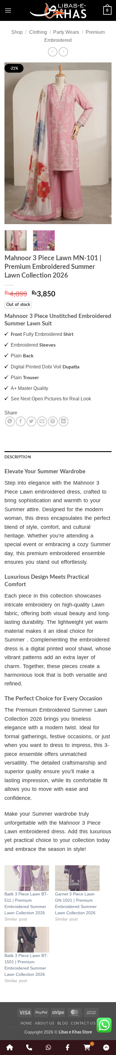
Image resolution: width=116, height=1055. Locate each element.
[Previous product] (63, 51)
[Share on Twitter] (31, 421)
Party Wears (66, 32)
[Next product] (52, 51)
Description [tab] (17, 457)
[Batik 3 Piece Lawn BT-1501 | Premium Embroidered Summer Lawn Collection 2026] (26, 940)
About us (44, 1023)
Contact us (83, 1023)
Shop (17, 32)
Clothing (38, 32)
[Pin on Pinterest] (53, 421)
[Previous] (14, 143)
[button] (8, 10)
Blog (62, 1023)
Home (26, 1023)
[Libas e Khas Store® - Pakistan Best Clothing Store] (58, 11)
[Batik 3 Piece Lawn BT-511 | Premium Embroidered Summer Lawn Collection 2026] (26, 878)
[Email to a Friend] (42, 421)
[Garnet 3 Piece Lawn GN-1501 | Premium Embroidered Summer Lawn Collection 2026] (77, 878)
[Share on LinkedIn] (63, 421)
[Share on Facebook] (21, 421)
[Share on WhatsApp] (10, 421)
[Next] (102, 143)
